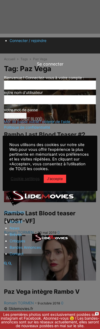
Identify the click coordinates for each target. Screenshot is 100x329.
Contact (16, 253)
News (14, 228)
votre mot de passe (21, 110)
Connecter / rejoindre (28, 40)
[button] (5, 263)
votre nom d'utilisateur (23, 92)
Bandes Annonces (25, 247)
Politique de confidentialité (27, 127)
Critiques (17, 241)
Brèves (16, 234)
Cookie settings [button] (25, 178)
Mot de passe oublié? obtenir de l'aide (37, 121)
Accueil (16, 221)
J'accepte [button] (55, 179)
